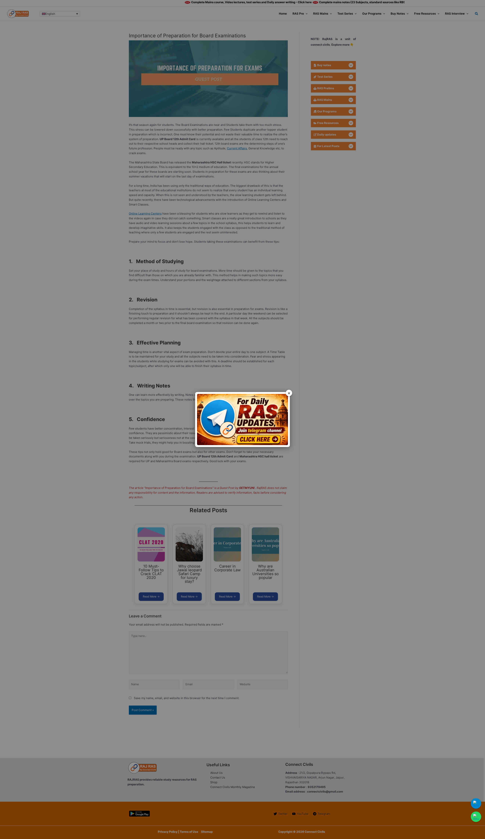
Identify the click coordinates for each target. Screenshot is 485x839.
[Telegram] (476, 803)
